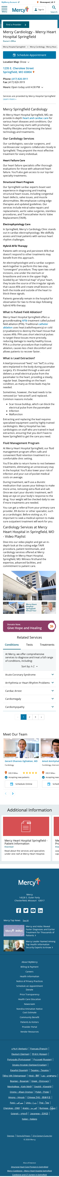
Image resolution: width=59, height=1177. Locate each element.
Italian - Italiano (29, 1119)
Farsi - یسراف (16, 1102)
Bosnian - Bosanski (19, 1081)
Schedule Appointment (31, 55)
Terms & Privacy (23, 1135)
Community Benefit (29, 1017)
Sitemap (11, 1135)
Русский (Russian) (42, 1059)
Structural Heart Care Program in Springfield (29, 1167)
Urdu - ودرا (31, 1102)
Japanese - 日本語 (39, 1113)
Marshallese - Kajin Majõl (19, 1086)
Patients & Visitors (29, 1022)
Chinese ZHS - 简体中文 (39, 1097)
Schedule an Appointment (29, 986)
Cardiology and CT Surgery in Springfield (29, 1175)
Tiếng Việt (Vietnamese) (14, 1075)
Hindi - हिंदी (34, 1075)
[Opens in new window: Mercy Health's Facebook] (18, 910)
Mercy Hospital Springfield (14, 47)
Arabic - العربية (30, 1108)
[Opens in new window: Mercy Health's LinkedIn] (40, 910)
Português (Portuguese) (19, 1059)
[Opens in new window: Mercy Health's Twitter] (25, 910)
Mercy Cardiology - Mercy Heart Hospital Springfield (29, 1171)
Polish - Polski (42, 1092)
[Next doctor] (12, 793)
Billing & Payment (29, 966)
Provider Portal (29, 1026)
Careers (29, 971)
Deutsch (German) (20, 1054)
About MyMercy (30, 962)
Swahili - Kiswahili (42, 1086)
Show (14, 62)
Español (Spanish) (19, 1070)
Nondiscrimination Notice (29, 1008)
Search (54, 12)
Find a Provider (13, 24)
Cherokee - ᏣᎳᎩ (11, 1108)
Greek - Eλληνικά (40, 1081)
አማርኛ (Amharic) (19, 1048)
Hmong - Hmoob (16, 1097)
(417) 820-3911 (20, 79)
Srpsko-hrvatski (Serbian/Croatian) (29, 1065)
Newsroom (29, 1004)
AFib (24, 320)
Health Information (29, 976)
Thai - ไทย (44, 1102)
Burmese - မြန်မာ (47, 1108)
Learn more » (9, 99)
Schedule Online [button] (23, 784)
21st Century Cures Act (42, 1135)
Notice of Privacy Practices (29, 981)
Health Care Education (29, 999)
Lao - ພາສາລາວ (48, 1075)
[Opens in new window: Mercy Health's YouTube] (33, 910)
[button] (22, 608)
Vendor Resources (29, 1031)
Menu (4, 11)
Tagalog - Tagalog (40, 1070)
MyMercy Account (9, 2)
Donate (29, 989)
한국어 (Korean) (39, 1054)
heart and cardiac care (35, 118)
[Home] (20, 9)
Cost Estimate (29, 1012)
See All (26, 920)
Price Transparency (29, 994)
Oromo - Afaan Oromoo (21, 1092)
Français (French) (39, 1048)
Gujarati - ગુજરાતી (19, 1113)
